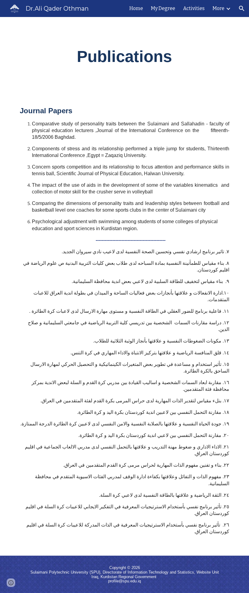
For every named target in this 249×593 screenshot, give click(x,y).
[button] (241, 8)
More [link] (218, 8)
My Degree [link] (163, 8)
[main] (124, 56)
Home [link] (136, 8)
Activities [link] (194, 8)
